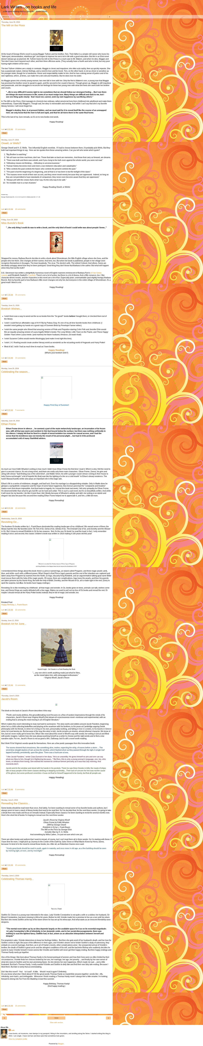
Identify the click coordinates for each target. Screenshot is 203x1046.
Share (4, 133)
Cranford (31, 275)
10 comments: (20, 209)
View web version (56, 1022)
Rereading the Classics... (15, 803)
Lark (12, 1030)
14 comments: (20, 358)
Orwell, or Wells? (11, 143)
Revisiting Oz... (10, 521)
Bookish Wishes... (11, 308)
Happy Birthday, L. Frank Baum (14, 605)
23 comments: (20, 865)
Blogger (61, 1044)
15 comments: (20, 1006)
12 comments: (20, 129)
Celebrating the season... (15, 371)
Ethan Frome (8, 424)
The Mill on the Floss (13, 25)
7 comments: (20, 410)
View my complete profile (18, 1039)
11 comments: (20, 685)
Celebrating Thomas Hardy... (17, 878)
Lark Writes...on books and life (28, 7)
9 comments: (20, 789)
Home (56, 1018)
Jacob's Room (9, 699)
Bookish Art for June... (13, 623)
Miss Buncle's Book (12, 223)
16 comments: (20, 295)
